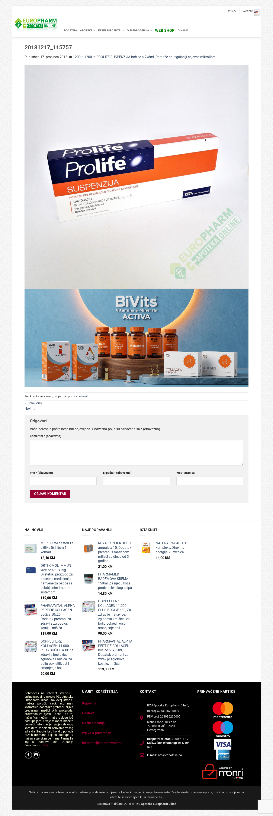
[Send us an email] (36, 755)
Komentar (45, 436)
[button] (232, 10)
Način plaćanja (93, 723)
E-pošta (117, 473)
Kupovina (89, 703)
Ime (41, 473)
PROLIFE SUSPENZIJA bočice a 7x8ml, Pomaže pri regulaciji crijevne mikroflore (155, 57)
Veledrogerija (138, 30)
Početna (70, 30)
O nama (183, 30)
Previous (33, 403)
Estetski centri (110, 30)
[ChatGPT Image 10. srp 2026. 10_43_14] (136, 338)
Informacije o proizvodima (102, 743)
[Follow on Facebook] (28, 755)
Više (46, 745)
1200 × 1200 (82, 57)
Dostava (88, 713)
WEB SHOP (165, 30)
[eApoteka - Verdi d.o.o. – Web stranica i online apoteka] (36, 25)
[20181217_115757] (136, 177)
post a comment (78, 396)
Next (30, 409)
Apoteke (86, 30)
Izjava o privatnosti (96, 733)
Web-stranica (185, 473)
